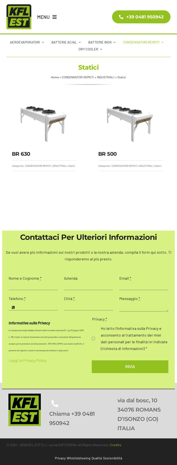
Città (69, 298)
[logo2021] (24, 395)
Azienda (70, 278)
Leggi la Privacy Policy (27, 360)
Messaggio (129, 298)
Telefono (17, 298)
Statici (71, 165)
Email (125, 278)
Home (55, 77)
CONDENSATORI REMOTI (78, 77)
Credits (115, 445)
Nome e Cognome (25, 278)
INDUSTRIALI (105, 77)
